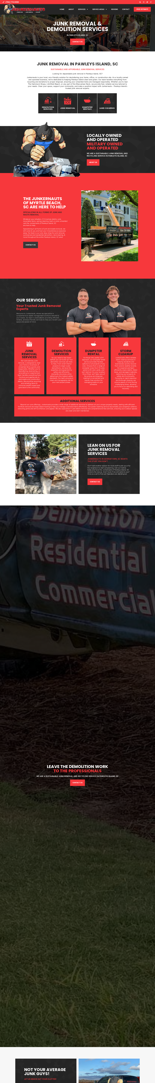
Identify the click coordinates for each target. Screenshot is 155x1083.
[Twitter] (147, 2)
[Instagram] (143, 2)
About (71, 9)
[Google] (140, 2)
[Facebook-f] (150, 2)
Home (62, 9)
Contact (126, 9)
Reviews (114, 9)
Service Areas (98, 9)
